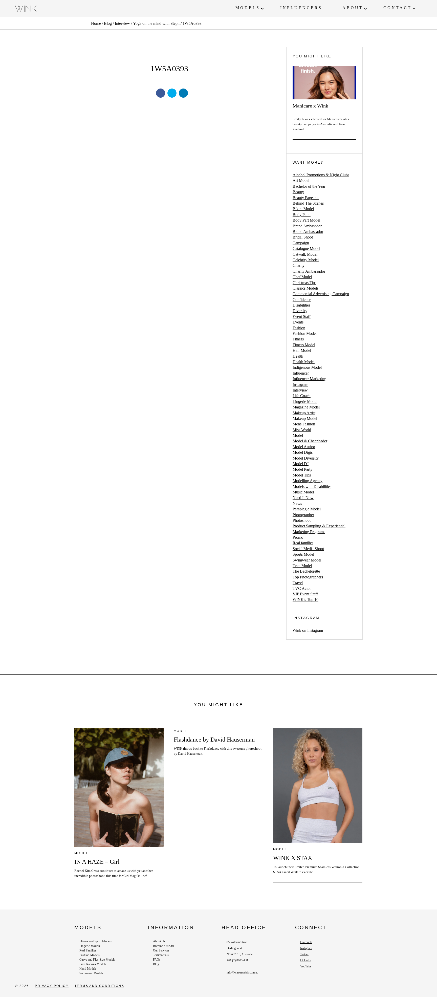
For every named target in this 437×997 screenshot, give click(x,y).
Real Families (87, 950)
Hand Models (88, 968)
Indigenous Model (307, 367)
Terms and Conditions (99, 986)
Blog (156, 964)
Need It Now (303, 497)
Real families (303, 543)
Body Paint (302, 214)
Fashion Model (305, 333)
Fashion (299, 328)
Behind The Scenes (308, 203)
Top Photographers (308, 577)
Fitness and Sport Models (95, 941)
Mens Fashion (304, 424)
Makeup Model (305, 418)
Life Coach (302, 396)
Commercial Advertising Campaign (321, 294)
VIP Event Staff (305, 594)
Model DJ (301, 464)
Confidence (302, 299)
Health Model (304, 362)
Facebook (306, 942)
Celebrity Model (306, 260)
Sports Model (303, 554)
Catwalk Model (305, 254)
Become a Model (163, 946)
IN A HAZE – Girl (97, 861)
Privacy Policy (52, 986)
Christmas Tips (304, 282)
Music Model (303, 492)
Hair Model (302, 350)
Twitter (304, 954)
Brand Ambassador (308, 231)
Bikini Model (303, 209)
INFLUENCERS (301, 8)
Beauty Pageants (306, 198)
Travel (298, 582)
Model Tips (302, 475)
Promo (298, 537)
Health (298, 356)
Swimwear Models (91, 973)
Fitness (298, 339)
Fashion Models (89, 955)
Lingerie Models (89, 946)
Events (298, 322)
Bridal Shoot (303, 237)
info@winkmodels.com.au (242, 972)
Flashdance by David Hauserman (214, 739)
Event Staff (302, 316)
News (297, 503)
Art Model (301, 180)
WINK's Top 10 (305, 599)
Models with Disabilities (312, 486)
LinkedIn (305, 960)
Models (247, 8)
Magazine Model (306, 407)
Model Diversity (306, 458)
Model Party (302, 469)
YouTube (305, 966)
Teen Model (302, 565)
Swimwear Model (307, 560)
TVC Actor (302, 588)
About (352, 8)
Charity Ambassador (309, 271)
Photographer (303, 515)
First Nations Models (92, 964)
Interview (300, 390)
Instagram (300, 384)
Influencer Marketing (309, 379)
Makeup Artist (304, 413)
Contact (397, 8)
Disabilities (301, 305)
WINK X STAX (292, 858)
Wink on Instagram (308, 630)
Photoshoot (302, 520)
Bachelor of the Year (309, 186)
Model (298, 435)
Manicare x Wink (310, 106)
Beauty (298, 192)
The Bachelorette (306, 571)
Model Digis (303, 452)
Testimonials (161, 955)
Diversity (300, 311)
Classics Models (305, 288)
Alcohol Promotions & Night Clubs (321, 175)
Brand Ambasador (307, 226)
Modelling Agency (307, 481)
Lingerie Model (305, 401)
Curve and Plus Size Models (97, 959)
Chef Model (302, 277)
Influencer (301, 373)
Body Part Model (306, 220)
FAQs (157, 959)
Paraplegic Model (307, 509)
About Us (159, 941)
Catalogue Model (306, 248)
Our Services (161, 950)
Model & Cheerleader (310, 441)
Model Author (304, 447)
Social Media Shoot (308, 549)
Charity (298, 265)
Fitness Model (304, 345)
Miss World (302, 430)
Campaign (301, 243)
